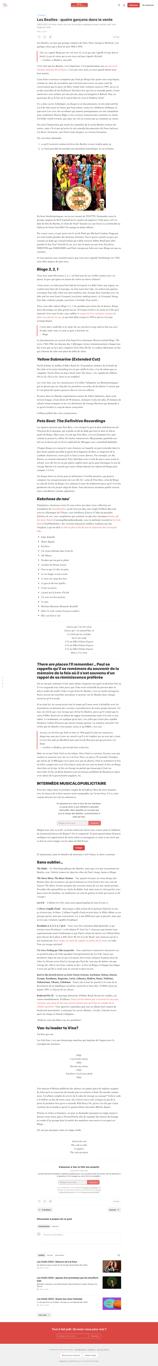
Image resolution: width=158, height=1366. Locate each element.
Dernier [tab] (50, 1255)
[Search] (119, 5)
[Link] (34, 269)
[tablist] (48, 1226)
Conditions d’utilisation (91, 1188)
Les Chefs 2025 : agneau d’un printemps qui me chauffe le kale (67, 1279)
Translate (42, 15)
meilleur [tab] (41, 1255)
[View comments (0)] (44, 37)
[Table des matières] (2, 683)
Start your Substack (72, 1355)
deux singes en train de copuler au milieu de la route (80, 940)
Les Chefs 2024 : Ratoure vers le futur (57, 1261)
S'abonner (133, 5)
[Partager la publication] (124, 5)
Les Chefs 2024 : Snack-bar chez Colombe (59, 1299)
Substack (62, 1361)
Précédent (46, 1210)
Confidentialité (80, 1349)
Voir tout (43, 1315)
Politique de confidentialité (90, 1192)
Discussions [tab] (59, 1255)
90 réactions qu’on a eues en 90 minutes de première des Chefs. (62, 1265)
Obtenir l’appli (90, 1355)
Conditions (91, 1349)
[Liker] (39, 37)
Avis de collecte (103, 1349)
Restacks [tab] (55, 1226)
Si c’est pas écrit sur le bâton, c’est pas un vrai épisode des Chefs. (62, 1302)
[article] (79, 1266)
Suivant (112, 1210)
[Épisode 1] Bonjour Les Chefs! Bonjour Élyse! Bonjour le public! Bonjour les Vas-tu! (67, 1285)
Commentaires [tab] (44, 1226)
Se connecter (148, 5)
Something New (59, 509)
